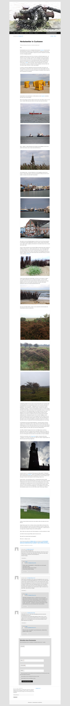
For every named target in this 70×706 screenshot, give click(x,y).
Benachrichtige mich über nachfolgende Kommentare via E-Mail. (30, 676)
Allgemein (31, 541)
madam (26, 561)
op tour (18, 32)
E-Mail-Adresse (23, 665)
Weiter (55, 36)
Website (22, 670)
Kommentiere (24, 558)
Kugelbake (43, 95)
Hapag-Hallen (33, 436)
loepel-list (26, 32)
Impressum (36, 32)
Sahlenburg (28, 253)
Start (14, 32)
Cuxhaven (42, 50)
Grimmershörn (31, 542)
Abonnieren (15, 697)
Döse (27, 62)
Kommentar (22, 646)
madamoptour (38, 688)
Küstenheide (46, 542)
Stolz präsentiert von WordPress (37, 702)
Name (22, 660)
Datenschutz (31, 32)
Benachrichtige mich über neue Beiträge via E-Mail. (28, 678)
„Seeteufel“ (29, 474)
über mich (21, 32)
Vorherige (51, 36)
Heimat (39, 542)
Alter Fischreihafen (45, 541)
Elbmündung (27, 542)
